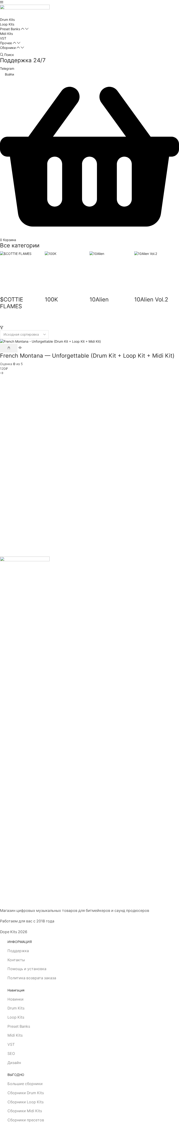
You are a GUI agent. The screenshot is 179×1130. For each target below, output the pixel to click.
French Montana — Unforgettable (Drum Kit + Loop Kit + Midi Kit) (87, 355)
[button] (1, 2)
